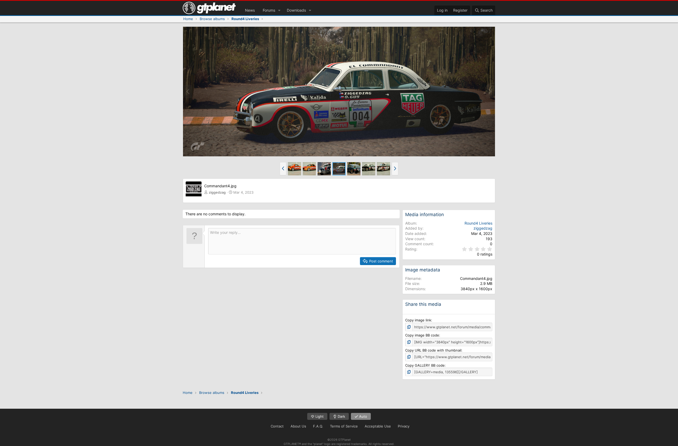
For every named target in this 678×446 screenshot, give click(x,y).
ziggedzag (217, 192)
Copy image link (418, 320)
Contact (277, 426)
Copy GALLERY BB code (425, 365)
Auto (362, 416)
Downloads (296, 10)
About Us (298, 426)
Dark (341, 416)
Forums (269, 10)
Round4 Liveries (478, 223)
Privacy (403, 426)
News (250, 10)
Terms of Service (344, 426)
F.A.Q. (318, 426)
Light (319, 416)
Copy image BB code (422, 335)
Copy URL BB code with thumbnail (433, 350)
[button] (279, 10)
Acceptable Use (378, 426)
